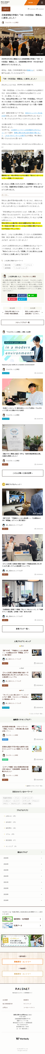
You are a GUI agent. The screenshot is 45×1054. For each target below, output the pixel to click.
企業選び (18, 265)
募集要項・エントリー (22, 962)
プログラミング (15, 803)
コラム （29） (10, 834)
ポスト (12, 295)
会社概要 (5, 1000)
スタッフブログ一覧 (22, 322)
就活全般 (8, 265)
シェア (22, 295)
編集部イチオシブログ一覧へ (35, 786)
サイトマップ (27, 1004)
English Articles (7, 798)
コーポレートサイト (29, 1007)
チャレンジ (35, 801)
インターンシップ (21, 268)
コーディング (26, 801)
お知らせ (5, 9)
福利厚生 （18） (11, 828)
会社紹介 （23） (11, 822)
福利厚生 (5, 739)
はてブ (22, 299)
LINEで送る (32, 295)
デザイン (5, 803)
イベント (29, 265)
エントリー (16, 801)
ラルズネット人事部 (11, 22)
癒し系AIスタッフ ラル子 (14, 525)
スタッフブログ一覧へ (36, 713)
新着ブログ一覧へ (22, 629)
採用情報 (8, 268)
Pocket (12, 299)
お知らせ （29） (11, 816)
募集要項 (26, 1000)
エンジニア (6, 373)
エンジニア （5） (11, 846)
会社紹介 (5, 759)
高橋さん (30, 70)
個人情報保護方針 (8, 1004)
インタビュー (7, 801)
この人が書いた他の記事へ (23, 473)
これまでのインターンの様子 (15, 135)
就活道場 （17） (11, 840)
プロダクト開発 (26, 803)
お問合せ (5, 1007)
